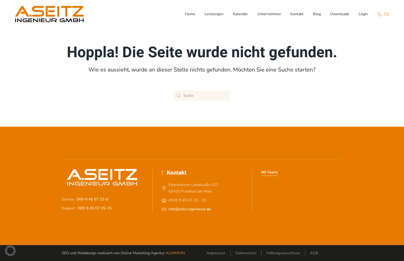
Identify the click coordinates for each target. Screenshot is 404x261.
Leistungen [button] (214, 14)
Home (190, 14)
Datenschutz (245, 253)
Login (363, 14)
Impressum (216, 253)
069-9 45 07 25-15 (95, 208)
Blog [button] (317, 14)
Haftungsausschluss (283, 253)
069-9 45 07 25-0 (92, 199)
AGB (314, 253)
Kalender (240, 14)
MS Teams (269, 172)
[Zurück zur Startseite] (49, 14)
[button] (10, 250)
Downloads (339, 14)
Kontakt (296, 14)
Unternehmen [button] (269, 14)
